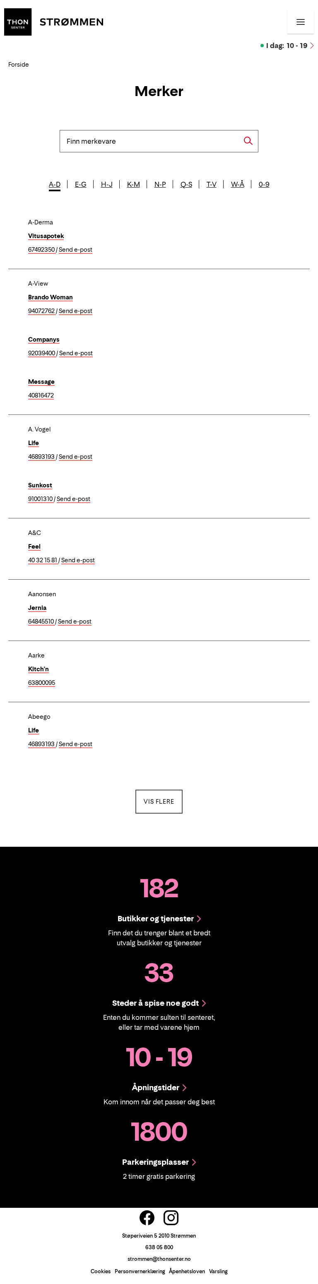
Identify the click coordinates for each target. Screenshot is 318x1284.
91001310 (41, 499)
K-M (133, 184)
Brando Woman (50, 297)
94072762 (42, 311)
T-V (212, 184)
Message (41, 381)
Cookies (101, 1271)
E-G (81, 184)
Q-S (186, 184)
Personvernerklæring (140, 1271)
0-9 (264, 184)
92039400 (42, 353)
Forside (18, 64)
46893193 (42, 457)
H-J (107, 184)
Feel (34, 546)
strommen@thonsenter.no (159, 1259)
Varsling (218, 1271)
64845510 (41, 622)
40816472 (41, 396)
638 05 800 (159, 1247)
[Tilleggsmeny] (300, 22)
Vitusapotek (46, 235)
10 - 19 (287, 45)
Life (33, 442)
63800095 (41, 683)
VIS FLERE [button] (163, 801)
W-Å (237, 184)
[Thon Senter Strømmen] (53, 21)
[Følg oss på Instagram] (171, 1218)
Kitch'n (38, 668)
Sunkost (40, 485)
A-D (54, 184)
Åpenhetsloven (187, 1271)
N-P (160, 184)
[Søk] (248, 141)
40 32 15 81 (43, 560)
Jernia (37, 607)
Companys (44, 339)
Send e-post (75, 250)
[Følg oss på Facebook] (147, 1218)
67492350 (42, 250)
